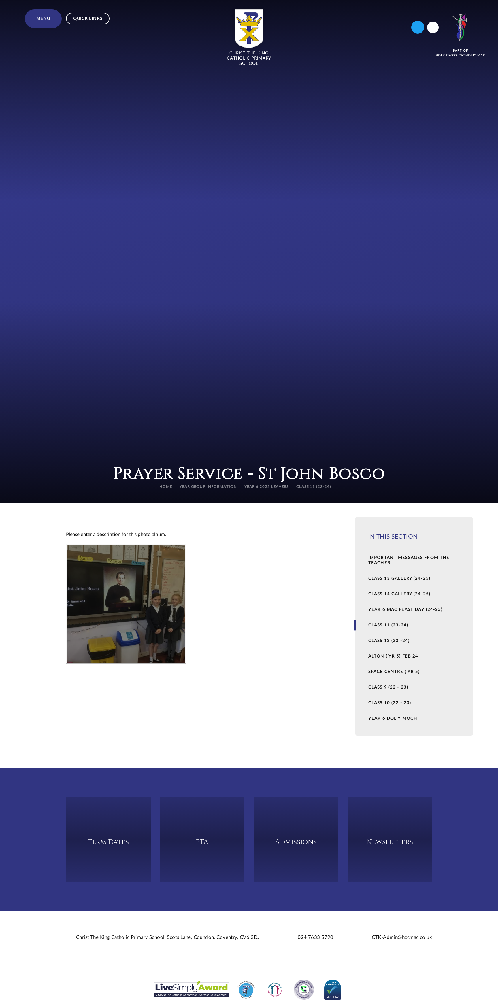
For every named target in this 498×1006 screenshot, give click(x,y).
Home (165, 487)
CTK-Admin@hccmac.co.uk (402, 937)
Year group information (208, 487)
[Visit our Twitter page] (417, 27)
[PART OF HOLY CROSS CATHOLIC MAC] (460, 27)
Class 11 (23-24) (313, 487)
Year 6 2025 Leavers (266, 487)
